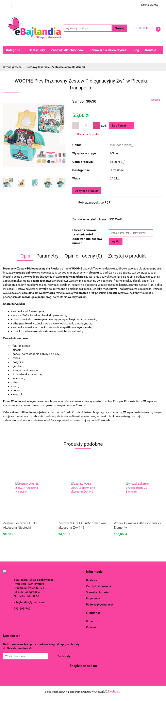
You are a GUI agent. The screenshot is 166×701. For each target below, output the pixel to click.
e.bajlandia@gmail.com (29, 602)
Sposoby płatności (98, 592)
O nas (89, 621)
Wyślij (115, 241)
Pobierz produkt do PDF (94, 202)
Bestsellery (37, 50)
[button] (94, 572)
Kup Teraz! (119, 125)
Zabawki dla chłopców (67, 50)
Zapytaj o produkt (86, 190)
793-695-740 (22, 608)
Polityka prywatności (99, 604)
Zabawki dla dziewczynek (108, 50)
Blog (136, 50)
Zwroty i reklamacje (98, 586)
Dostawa (91, 580)
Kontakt (150, 50)
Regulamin (93, 598)
